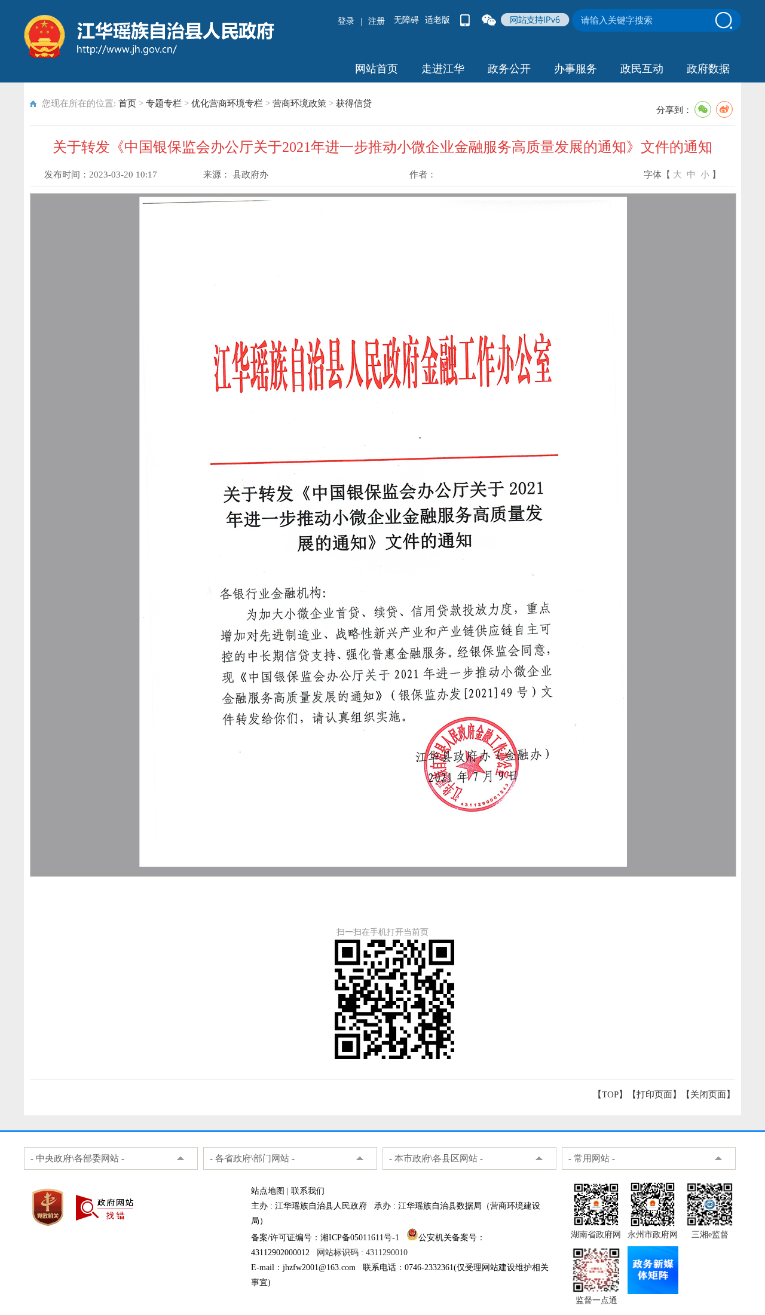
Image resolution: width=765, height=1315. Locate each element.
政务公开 (509, 69)
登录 (346, 21)
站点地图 (267, 1190)
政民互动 (641, 69)
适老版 (437, 20)
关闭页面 (708, 1094)
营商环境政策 (299, 103)
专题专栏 (164, 103)
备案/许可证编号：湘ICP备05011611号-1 (325, 1237)
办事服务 (575, 69)
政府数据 (708, 69)
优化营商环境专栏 (227, 103)
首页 (127, 103)
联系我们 (308, 1190)
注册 (376, 21)
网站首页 (376, 69)
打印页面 (654, 1094)
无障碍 (406, 20)
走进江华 (442, 69)
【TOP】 (610, 1094)
